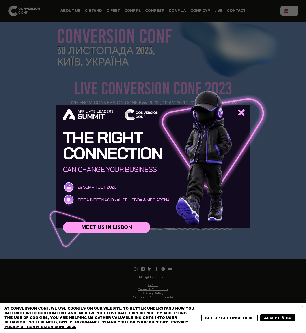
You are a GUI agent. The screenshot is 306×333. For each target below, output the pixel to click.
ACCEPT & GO (277, 318)
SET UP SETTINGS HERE (229, 318)
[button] (241, 112)
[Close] (302, 306)
